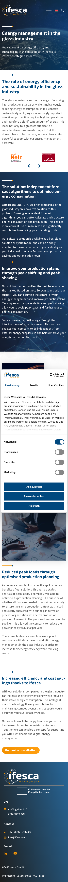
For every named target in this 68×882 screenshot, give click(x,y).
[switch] (59, 452)
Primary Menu (49, 10)
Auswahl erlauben (34, 496)
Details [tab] (34, 385)
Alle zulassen (34, 486)
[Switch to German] (57, 10)
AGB (35, 875)
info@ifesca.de (16, 837)
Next (39, 165)
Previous (28, 165)
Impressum (8, 875)
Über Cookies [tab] (56, 385)
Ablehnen (34, 505)
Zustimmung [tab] (12, 385)
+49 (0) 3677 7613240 (19, 831)
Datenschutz (24, 875)
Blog (42, 875)
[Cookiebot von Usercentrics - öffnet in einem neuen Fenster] (49, 375)
